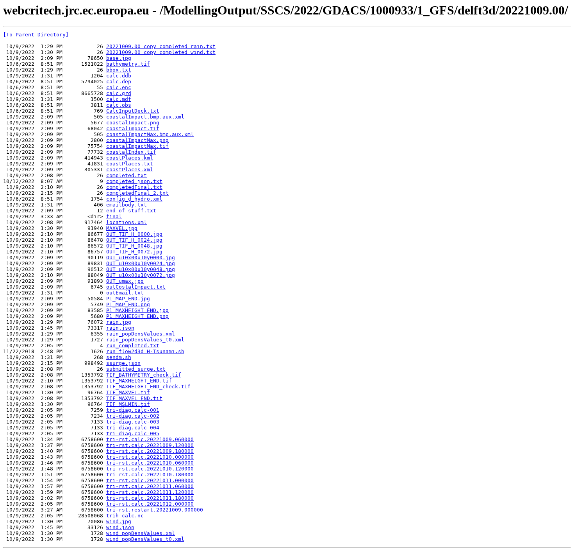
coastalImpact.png (132, 123)
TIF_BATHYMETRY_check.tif (143, 375)
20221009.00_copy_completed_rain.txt (161, 46)
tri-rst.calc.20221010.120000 (150, 469)
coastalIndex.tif (131, 152)
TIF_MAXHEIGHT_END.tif (139, 381)
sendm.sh (118, 357)
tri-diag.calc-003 (132, 422)
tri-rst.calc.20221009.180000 (150, 451)
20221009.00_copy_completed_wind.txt (161, 52)
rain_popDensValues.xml (140, 334)
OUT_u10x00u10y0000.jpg (140, 257)
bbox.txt (118, 70)
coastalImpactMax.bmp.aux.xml (150, 134)
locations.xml (126, 222)
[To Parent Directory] (36, 35)
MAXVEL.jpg (121, 228)
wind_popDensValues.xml (140, 533)
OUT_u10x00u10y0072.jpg (140, 275)
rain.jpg (118, 322)
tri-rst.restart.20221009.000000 (154, 510)
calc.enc (118, 87)
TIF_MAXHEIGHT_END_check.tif (148, 386)
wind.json (120, 527)
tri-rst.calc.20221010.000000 (150, 457)
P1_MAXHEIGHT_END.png (137, 316)
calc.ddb (118, 76)
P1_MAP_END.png (128, 304)
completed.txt (126, 175)
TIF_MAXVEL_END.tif (134, 398)
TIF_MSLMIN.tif (128, 404)
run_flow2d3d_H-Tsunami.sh (145, 351)
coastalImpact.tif (132, 128)
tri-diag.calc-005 (132, 433)
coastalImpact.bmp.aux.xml (145, 117)
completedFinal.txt (134, 187)
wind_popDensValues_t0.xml (145, 539)
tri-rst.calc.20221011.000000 (150, 480)
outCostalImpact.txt (136, 287)
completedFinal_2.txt (137, 193)
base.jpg (118, 58)
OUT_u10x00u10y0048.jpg (140, 269)
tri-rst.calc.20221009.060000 (150, 439)
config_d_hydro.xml (134, 199)
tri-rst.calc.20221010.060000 (150, 463)
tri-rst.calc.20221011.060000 (150, 486)
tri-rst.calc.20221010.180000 (150, 474)
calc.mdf (118, 99)
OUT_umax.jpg (125, 281)
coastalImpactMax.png (137, 140)
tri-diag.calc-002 (132, 416)
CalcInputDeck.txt (132, 111)
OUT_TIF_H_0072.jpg (134, 252)
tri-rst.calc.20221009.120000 (150, 445)
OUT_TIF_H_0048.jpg (134, 246)
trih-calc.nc (125, 516)
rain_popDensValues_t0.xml (145, 340)
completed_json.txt (134, 181)
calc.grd (118, 93)
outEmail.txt (125, 293)
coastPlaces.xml (129, 169)
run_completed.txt (132, 345)
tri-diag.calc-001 (132, 410)
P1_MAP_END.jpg (128, 299)
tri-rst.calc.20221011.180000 (150, 498)
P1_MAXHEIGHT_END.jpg (137, 310)
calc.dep (118, 81)
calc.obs (118, 105)
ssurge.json (123, 363)
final (114, 216)
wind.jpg (118, 521)
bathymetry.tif (128, 64)
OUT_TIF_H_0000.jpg (134, 234)
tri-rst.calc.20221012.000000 (150, 504)
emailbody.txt (126, 205)
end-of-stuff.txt (131, 211)
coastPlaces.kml (129, 158)
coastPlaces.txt (129, 164)
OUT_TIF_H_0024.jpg (134, 240)
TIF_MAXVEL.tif (128, 392)
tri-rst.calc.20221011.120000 (150, 492)
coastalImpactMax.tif (137, 146)
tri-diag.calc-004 (132, 428)
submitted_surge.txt (136, 369)
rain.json (120, 328)
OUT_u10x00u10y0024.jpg (140, 263)
